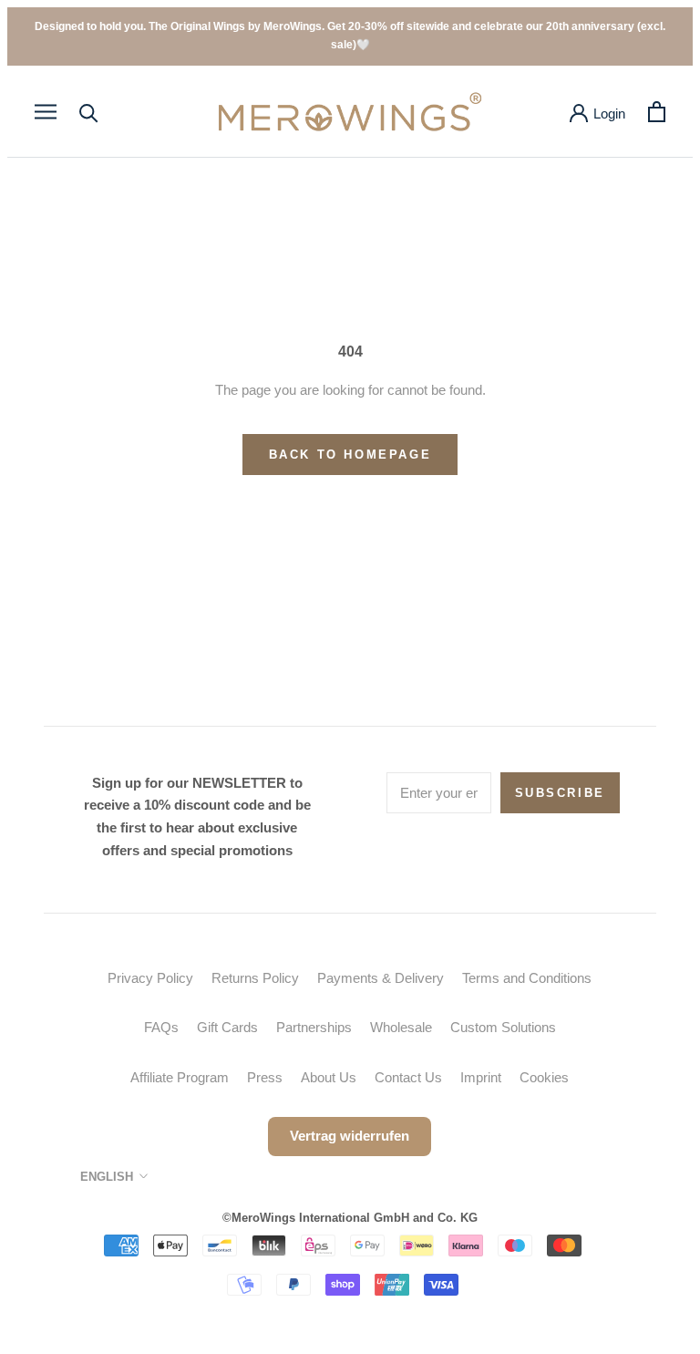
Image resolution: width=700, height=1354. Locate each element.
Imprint (480, 1077)
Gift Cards (227, 1027)
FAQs (161, 1027)
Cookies (544, 1077)
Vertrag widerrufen (349, 1135)
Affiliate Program (179, 1077)
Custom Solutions (503, 1027)
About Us (328, 1077)
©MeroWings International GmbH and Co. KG (350, 1218)
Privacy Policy (150, 978)
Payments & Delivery (380, 978)
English (106, 1176)
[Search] (88, 111)
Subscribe (560, 793)
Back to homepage (350, 454)
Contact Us (408, 1077)
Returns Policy (255, 978)
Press (265, 1077)
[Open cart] (656, 111)
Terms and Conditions (527, 978)
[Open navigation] (46, 112)
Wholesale (401, 1027)
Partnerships (314, 1027)
